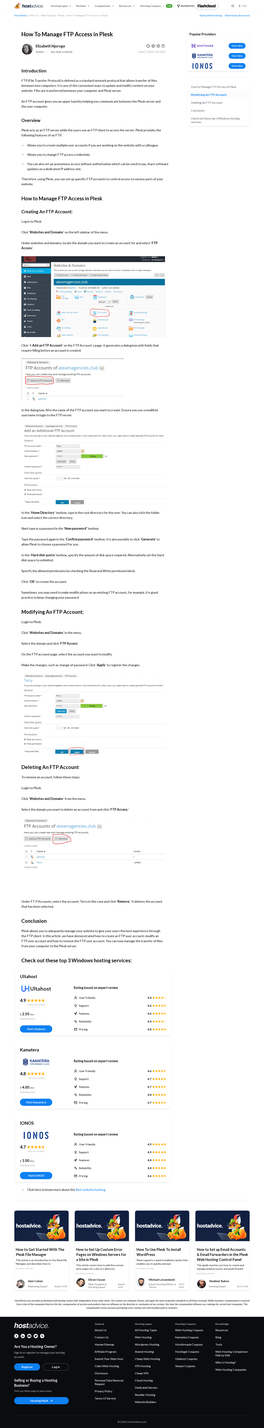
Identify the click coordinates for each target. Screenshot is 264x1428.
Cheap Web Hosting (147, 1358)
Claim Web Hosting (107, 1366)
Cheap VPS (142, 1373)
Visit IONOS (36, 1175)
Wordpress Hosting (147, 1344)
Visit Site (237, 45)
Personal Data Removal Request (109, 1382)
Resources (125, 5)
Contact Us (102, 1337)
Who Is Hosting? (225, 1362)
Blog (218, 1337)
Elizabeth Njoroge (50, 46)
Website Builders (145, 1402)
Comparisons (102, 5)
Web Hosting (143, 1337)
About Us (100, 1330)
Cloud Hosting (144, 1380)
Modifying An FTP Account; (209, 94)
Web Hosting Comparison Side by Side (231, 1353)
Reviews (81, 5)
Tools (218, 1344)
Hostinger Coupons (187, 1351)
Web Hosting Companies (230, 1369)
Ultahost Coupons (186, 1358)
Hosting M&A (39, 1400)
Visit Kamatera (36, 1102)
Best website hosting (90, 1190)
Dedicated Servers (146, 1387)
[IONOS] (36, 1135)
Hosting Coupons (155, 5)
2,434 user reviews (36, 1004)
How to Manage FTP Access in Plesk (213, 86)
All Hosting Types (146, 1330)
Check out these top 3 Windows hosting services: (215, 120)
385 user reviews (36, 1151)
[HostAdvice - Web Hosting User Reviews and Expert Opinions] (29, 6)
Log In (56, 1367)
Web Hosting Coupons (189, 1330)
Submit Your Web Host (109, 1358)
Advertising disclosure (237, 15)
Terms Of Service (105, 1398)
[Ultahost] (36, 988)
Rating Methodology (211, 15)
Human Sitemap (104, 1344)
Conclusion (198, 110)
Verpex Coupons (185, 1366)
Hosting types (59, 5)
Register (27, 1367)
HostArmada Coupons (189, 1344)
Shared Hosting (144, 1351)
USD (243, 5)
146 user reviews (36, 1078)
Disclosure (101, 1373)
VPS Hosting (143, 1366)
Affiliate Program (105, 1351)
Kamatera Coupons (187, 1337)
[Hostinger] (202, 46)
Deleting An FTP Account (206, 102)
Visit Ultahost (36, 1029)
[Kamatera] (36, 1062)
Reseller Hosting (145, 1394)
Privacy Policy (103, 1391)
